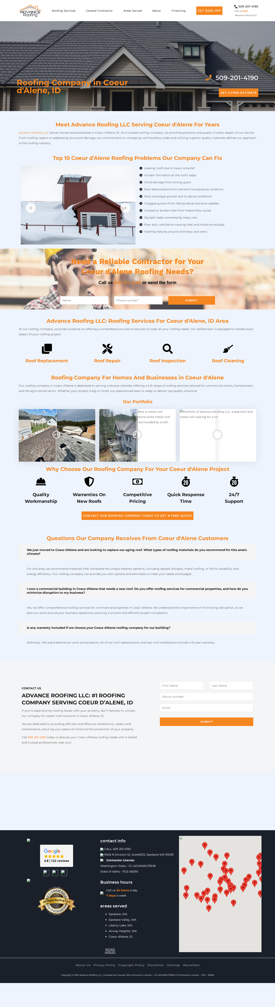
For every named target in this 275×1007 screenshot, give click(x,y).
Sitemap (173, 965)
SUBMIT (191, 300)
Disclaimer (155, 965)
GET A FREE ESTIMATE (238, 93)
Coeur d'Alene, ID (121, 936)
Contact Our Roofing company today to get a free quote (137, 516)
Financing (179, 10)
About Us (83, 965)
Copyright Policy (131, 965)
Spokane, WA (118, 914)
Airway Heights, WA (123, 931)
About (156, 10)
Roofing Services (63, 10)
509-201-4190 (127, 282)
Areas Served (132, 10)
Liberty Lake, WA (120, 925)
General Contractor (99, 10)
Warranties (191, 965)
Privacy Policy (104, 965)
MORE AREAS (110, 951)
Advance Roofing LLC (34, 132)
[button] (56, 856)
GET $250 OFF (209, 10)
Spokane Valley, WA (122, 920)
